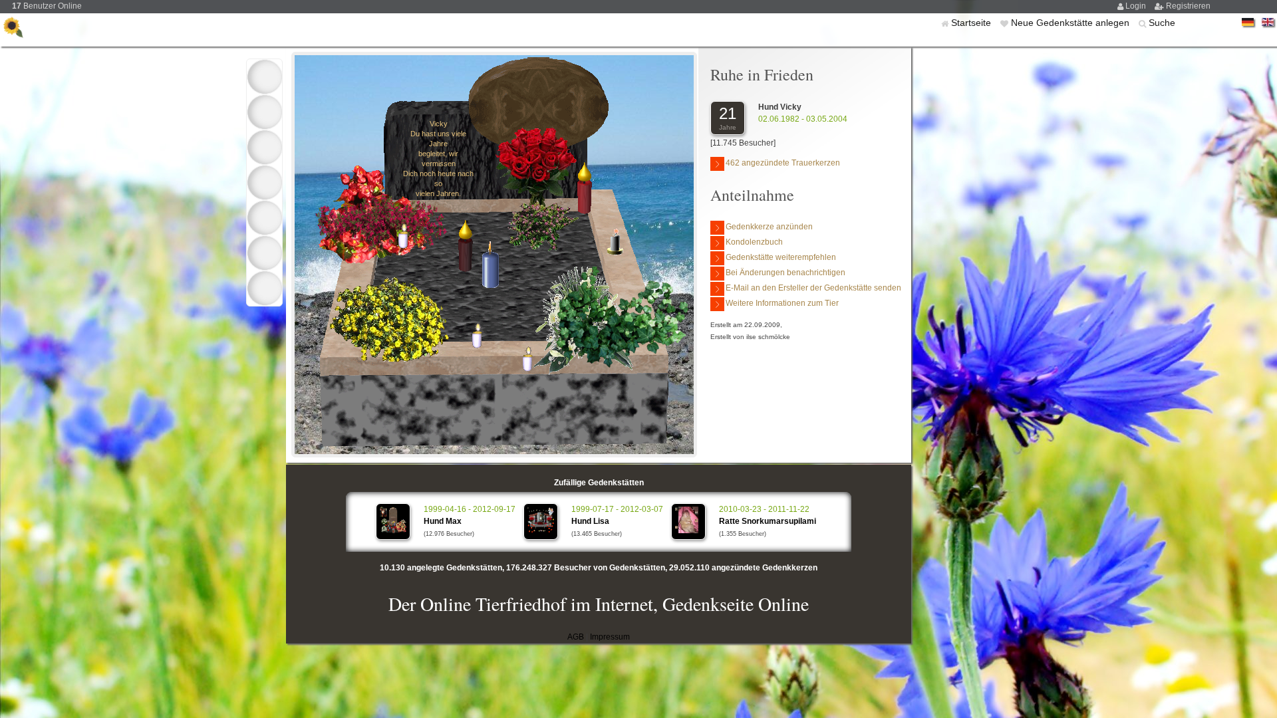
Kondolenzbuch (754, 242)
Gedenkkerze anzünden (769, 226)
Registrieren (1188, 6)
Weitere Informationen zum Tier (782, 303)
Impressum (610, 637)
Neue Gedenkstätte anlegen (1071, 22)
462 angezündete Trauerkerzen (783, 163)
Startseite (972, 22)
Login (1136, 6)
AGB (575, 637)
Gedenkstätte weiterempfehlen (781, 257)
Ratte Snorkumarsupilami (767, 521)
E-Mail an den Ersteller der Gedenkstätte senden (813, 288)
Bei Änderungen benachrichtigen (785, 272)
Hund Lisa (590, 521)
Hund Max (443, 521)
